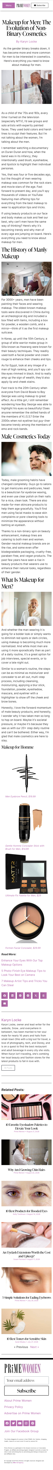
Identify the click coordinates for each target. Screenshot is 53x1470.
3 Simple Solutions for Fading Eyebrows (26, 1297)
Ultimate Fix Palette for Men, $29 (23, 895)
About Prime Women (18, 1400)
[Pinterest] (32, 1423)
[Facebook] (7, 1423)
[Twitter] (13, 1423)
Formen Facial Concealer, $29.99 (23, 947)
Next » (34, 1347)
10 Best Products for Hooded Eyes (26, 1211)
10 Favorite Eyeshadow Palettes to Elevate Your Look (26, 1126)
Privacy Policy (13, 1407)
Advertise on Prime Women (22, 1413)
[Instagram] (26, 1423)
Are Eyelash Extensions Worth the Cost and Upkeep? (26, 1254)
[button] (4, 995)
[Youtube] (20, 1423)
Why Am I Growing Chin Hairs (26, 1169)
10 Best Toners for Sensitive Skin (26, 1338)
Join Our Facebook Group (21, 1431)
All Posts (8, 1067)
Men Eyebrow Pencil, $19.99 (20, 796)
